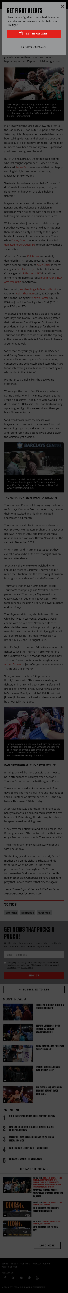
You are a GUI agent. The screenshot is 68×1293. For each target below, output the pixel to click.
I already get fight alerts (33, 46)
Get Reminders (36, 33)
